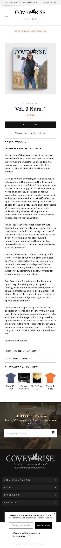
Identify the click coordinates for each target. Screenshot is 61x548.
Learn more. (43, 543)
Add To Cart (31, 125)
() (54, 2)
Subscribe (44, 525)
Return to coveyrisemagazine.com (19, 2)
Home (17, 31)
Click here (41, 133)
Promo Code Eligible (34, 31)
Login (46, 2)
